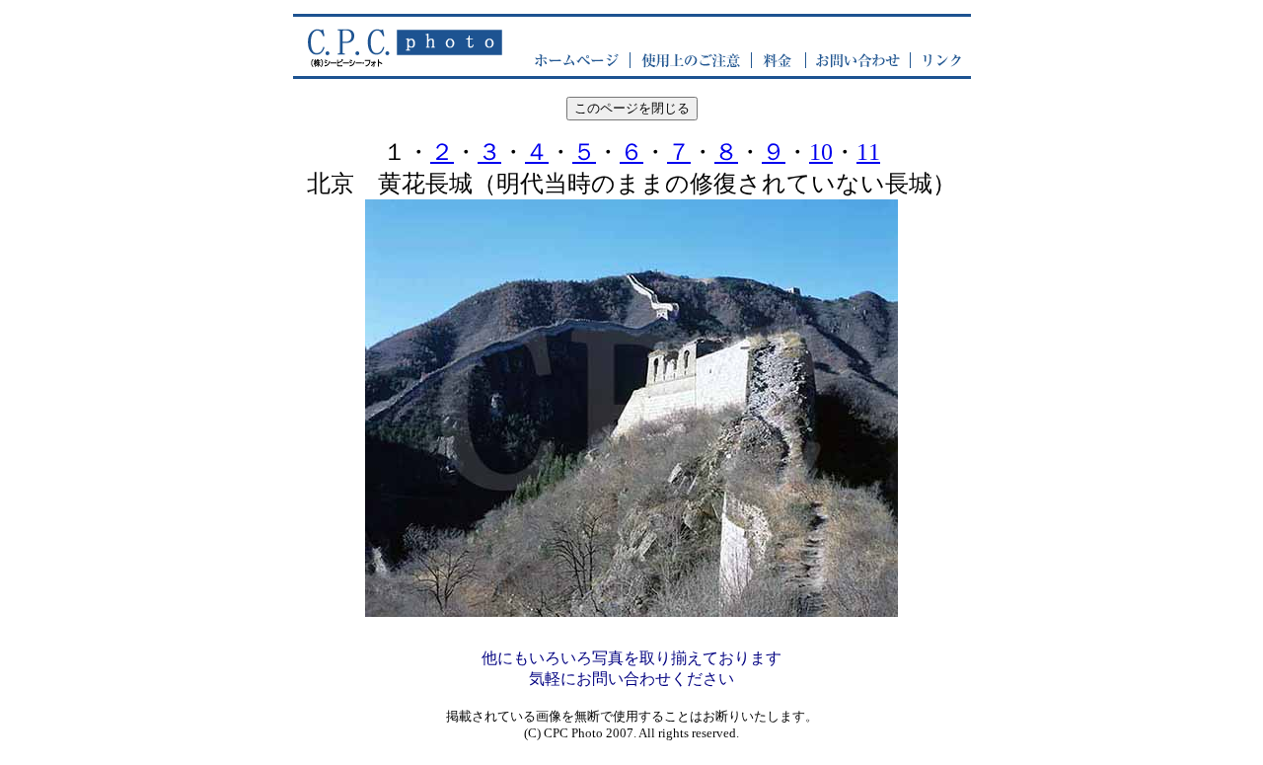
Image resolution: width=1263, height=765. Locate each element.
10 (821, 152)
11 (868, 152)
